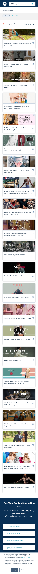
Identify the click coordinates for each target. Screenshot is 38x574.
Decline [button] (23, 570)
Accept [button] (14, 570)
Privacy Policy (26, 557)
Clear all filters (16, 16)
